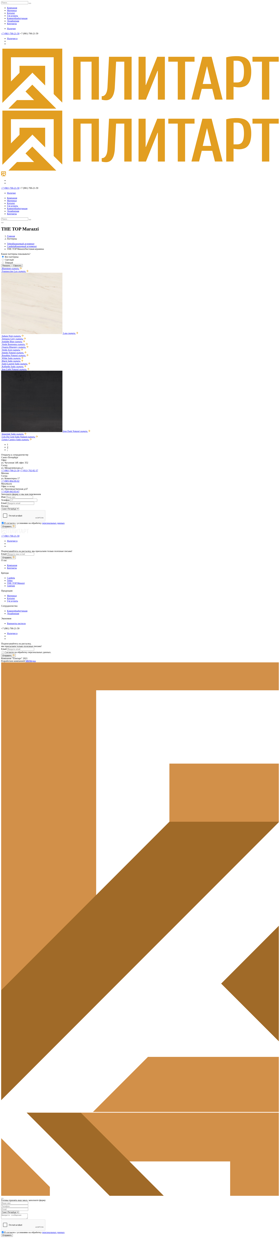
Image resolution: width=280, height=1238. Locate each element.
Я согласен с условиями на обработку (34, 523)
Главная (11, 236)
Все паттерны (12, 257)
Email (4, 503)
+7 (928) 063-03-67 (10, 491)
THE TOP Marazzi (16, 583)
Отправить (7, 526)
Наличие (11, 28)
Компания (12, 8)
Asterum (11, 586)
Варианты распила (16, 623)
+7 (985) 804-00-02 (10, 481)
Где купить (12, 15)
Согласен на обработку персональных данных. (28, 652)
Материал (12, 10)
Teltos (20, 243)
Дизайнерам (13, 21)
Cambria (22, 246)
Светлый (9, 260)
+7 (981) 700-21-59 (10, 33)
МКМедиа (31, 661)
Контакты (12, 23)
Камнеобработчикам (17, 18)
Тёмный (9, 262)
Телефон (5, 500)
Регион (4, 506)
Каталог (11, 13)
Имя (3, 497)
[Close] (2, 1198)
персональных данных (53, 523)
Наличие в (12, 38)
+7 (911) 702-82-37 (29, 470)
